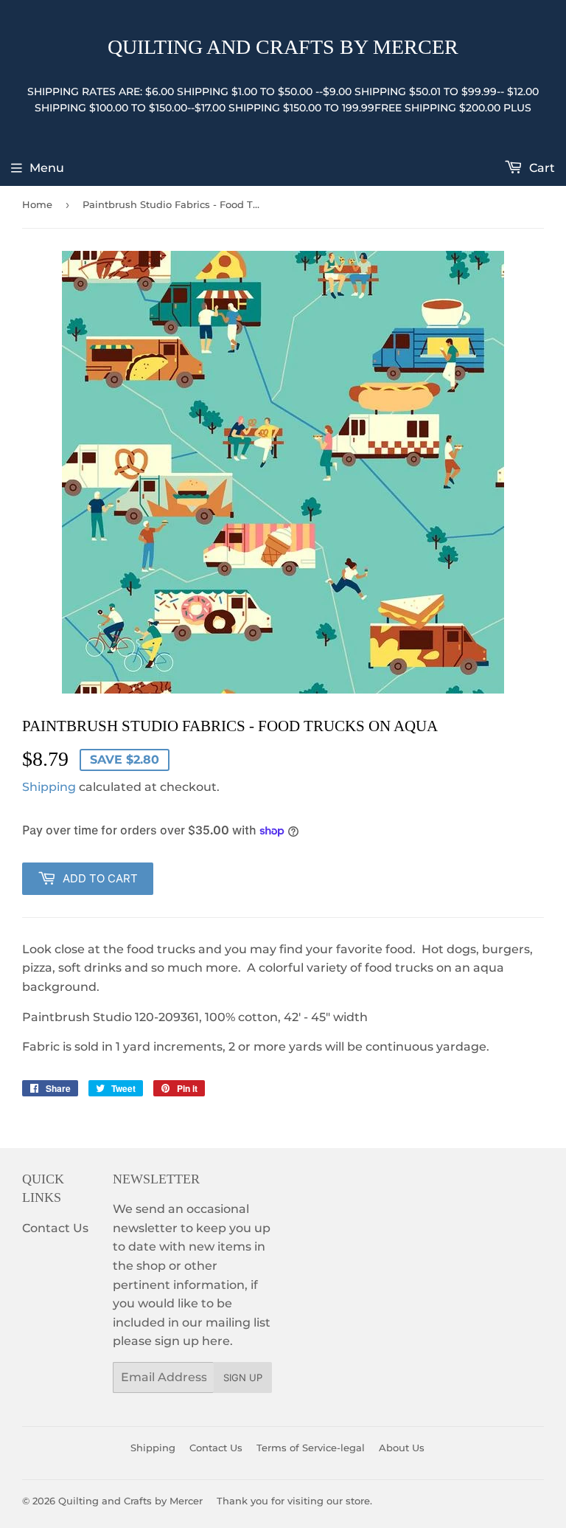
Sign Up (242, 1377)
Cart (540, 168)
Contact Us (55, 1228)
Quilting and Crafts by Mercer (283, 46)
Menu (46, 168)
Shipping (49, 787)
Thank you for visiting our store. (294, 1501)
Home (37, 204)
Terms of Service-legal (310, 1447)
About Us (401, 1447)
